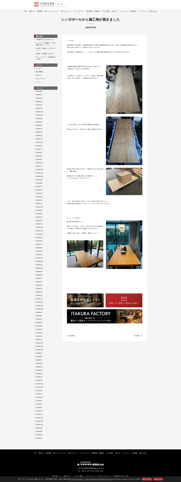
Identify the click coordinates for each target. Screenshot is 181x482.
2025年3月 (39, 132)
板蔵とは (32, 11)
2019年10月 (39, 309)
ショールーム (123, 11)
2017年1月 (39, 414)
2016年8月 (39, 431)
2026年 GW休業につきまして (45, 53)
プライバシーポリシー (104, 476)
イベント (38, 82)
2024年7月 (39, 149)
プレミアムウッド (79, 11)
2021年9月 (39, 237)
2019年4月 (39, 329)
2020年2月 (39, 295)
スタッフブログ (40, 78)
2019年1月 (39, 339)
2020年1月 (39, 299)
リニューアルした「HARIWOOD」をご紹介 (46, 58)
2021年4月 (39, 254)
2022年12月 (39, 207)
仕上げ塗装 (106, 11)
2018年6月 (39, 363)
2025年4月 (39, 128)
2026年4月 (39, 98)
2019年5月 (39, 326)
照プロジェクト (66, 11)
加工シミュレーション (51, 11)
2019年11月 (39, 305)
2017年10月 (39, 387)
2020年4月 (39, 288)
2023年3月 (39, 197)
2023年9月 (39, 180)
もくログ (38, 68)
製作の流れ (55, 476)
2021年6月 (39, 248)
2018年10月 (39, 350)
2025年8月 (39, 118)
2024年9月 (39, 145)
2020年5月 (39, 285)
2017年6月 (39, 397)
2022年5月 (39, 214)
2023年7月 (39, 186)
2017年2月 (39, 411)
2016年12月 (39, 418)
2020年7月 (39, 278)
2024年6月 (39, 152)
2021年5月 (39, 251)
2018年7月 (39, 360)
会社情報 (133, 11)
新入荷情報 (39, 72)
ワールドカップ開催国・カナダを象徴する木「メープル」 (46, 44)
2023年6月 (39, 190)
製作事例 (90, 11)
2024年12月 (39, 142)
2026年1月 (39, 108)
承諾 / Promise (147, 479)
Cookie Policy (158, 479)
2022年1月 (39, 224)
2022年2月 (39, 220)
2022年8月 (39, 210)
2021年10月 (39, 234)
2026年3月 (39, 101)
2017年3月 (39, 407)
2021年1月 (39, 258)
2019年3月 (39, 333)
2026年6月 (39, 94)
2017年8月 (39, 390)
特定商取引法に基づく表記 (121, 476)
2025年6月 (39, 122)
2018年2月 (39, 377)
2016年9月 (39, 428)
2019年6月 (39, 322)
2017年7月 (39, 394)
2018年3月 (39, 373)
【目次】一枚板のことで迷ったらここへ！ (46, 49)
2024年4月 (39, 156)
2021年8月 (39, 241)
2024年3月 (39, 159)
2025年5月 (39, 125)
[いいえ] (179, 479)
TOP (25, 11)
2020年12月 (39, 261)
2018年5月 (39, 367)
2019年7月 (39, 319)
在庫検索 (40, 11)
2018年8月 (39, 356)
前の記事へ (72, 335)
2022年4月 (39, 217)
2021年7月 (39, 244)
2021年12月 (39, 227)
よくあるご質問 (78, 476)
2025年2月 (39, 135)
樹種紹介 (97, 11)
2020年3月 (39, 292)
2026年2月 (39, 105)
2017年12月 (39, 384)
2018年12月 (39, 343)
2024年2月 (39, 163)
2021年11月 (39, 231)
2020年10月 (39, 268)
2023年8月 (39, 183)
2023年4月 (39, 193)
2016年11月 (39, 421)
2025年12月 (39, 111)
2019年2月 (39, 336)
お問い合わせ (152, 11)
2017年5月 (39, 401)
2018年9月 (39, 353)
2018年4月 (39, 370)
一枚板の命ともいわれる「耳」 (45, 39)
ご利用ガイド (66, 476)
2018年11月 (39, 346)
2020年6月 (39, 282)
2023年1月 (39, 203)
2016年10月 (39, 424)
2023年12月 (39, 169)
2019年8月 (39, 316)
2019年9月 (39, 312)
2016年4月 (39, 435)
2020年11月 (39, 265)
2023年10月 (39, 176)
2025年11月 (39, 115)
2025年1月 (39, 139)
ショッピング (142, 11)
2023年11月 (39, 173)
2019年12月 (39, 302)
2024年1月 (39, 166)
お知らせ (114, 11)
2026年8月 (39, 91)
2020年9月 (39, 271)
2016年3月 (39, 438)
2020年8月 (39, 275)
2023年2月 (39, 200)
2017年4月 (39, 404)
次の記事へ (137, 335)
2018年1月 (39, 380)
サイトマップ (90, 476)
